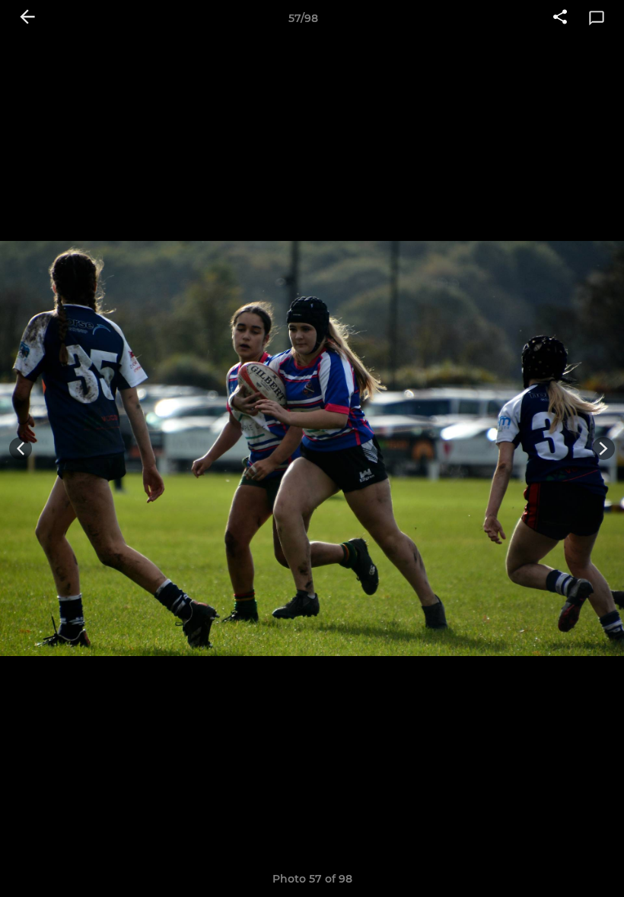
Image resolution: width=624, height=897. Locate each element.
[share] (560, 18)
